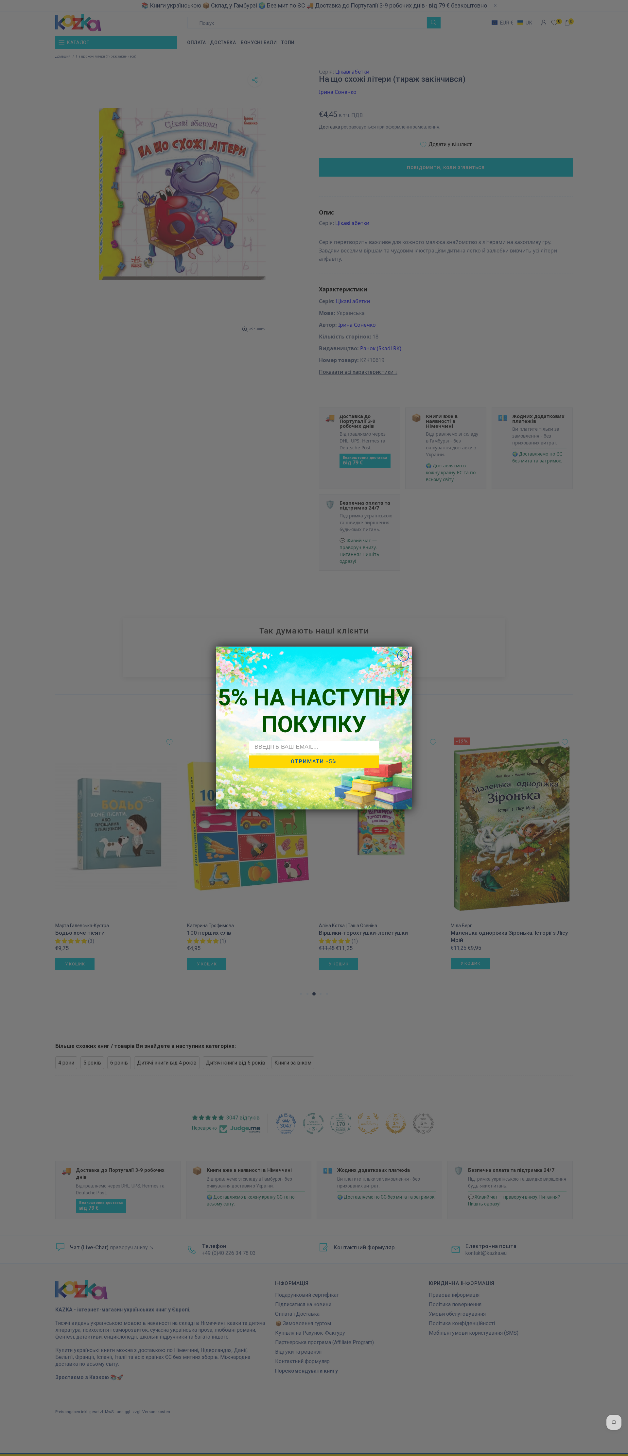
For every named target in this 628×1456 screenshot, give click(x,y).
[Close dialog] (403, 655)
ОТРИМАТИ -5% (314, 761)
